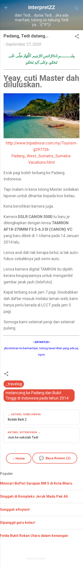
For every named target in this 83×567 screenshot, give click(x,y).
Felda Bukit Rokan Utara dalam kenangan (34, 536)
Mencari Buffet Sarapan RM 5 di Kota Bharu (36, 483)
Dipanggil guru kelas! (17, 522)
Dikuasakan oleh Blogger (44, 549)
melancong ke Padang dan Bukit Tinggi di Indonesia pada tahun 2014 (37, 395)
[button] (76, 37)
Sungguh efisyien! (15, 509)
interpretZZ (41, 7)
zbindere (51, 558)
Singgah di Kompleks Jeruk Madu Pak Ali (34, 496)
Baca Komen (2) (55, 458)
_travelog (14, 384)
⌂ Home (19, 458)
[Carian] (76, 9)
